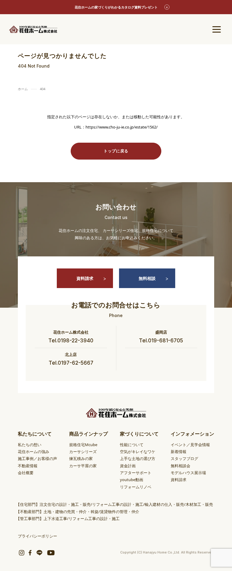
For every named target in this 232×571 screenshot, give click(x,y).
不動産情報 (27, 465)
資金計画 (128, 465)
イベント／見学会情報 (190, 444)
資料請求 (84, 278)
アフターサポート (135, 472)
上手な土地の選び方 (137, 458)
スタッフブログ (184, 458)
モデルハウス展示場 (188, 472)
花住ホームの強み (33, 451)
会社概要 (26, 472)
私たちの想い (29, 444)
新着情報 (178, 451)
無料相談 (147, 278)
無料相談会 (180, 465)
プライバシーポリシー (37, 536)
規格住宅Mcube (83, 444)
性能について (131, 444)
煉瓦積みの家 (81, 458)
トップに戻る (116, 151)
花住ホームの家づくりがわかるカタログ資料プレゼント (116, 7)
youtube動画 (131, 479)
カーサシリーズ (83, 451)
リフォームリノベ (135, 487)
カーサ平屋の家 (83, 465)
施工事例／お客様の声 (37, 458)
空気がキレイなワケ (137, 451)
